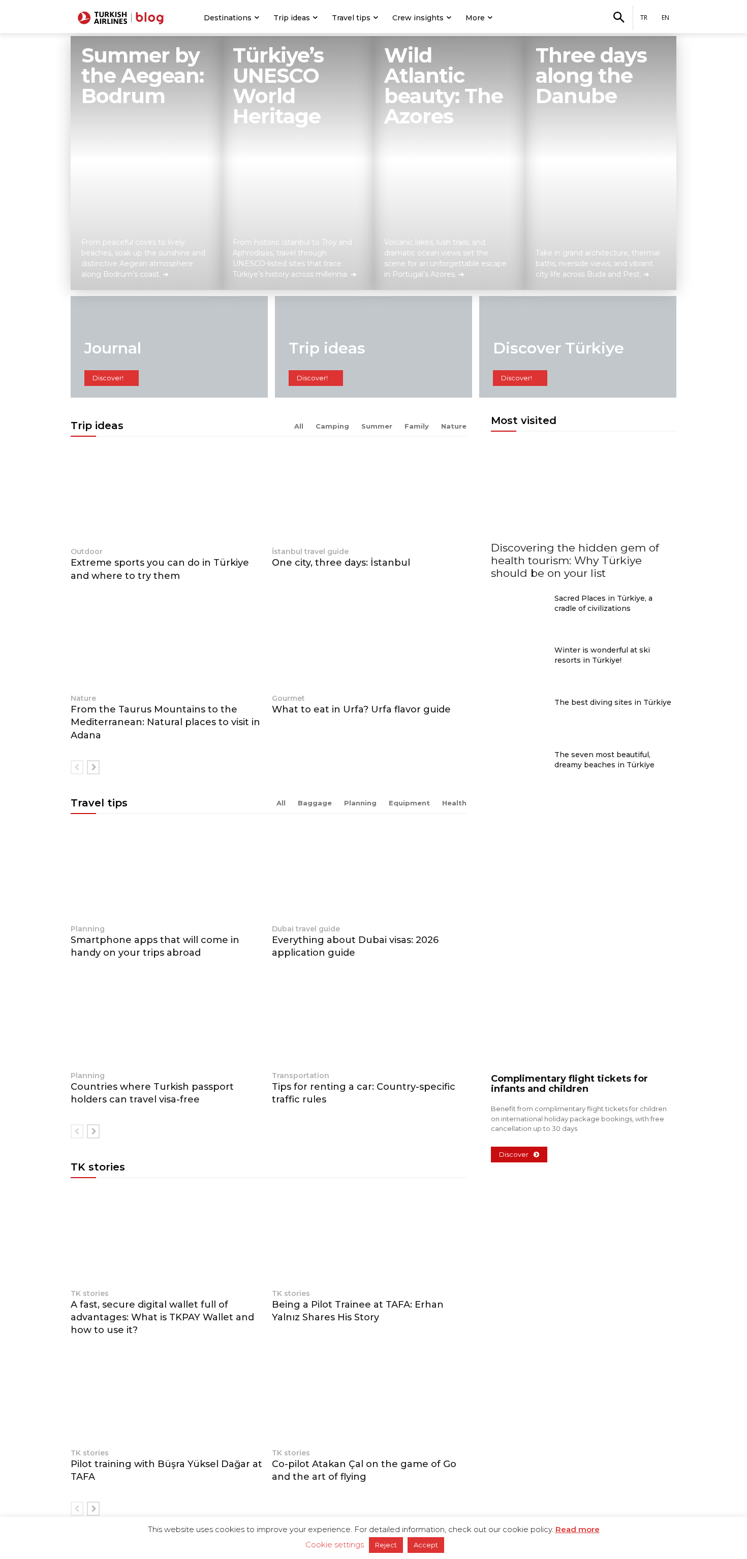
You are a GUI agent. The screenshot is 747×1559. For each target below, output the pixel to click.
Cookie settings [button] (334, 1544)
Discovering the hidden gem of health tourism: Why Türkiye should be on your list (575, 560)
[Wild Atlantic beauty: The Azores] (449, 163)
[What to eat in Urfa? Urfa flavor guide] (369, 642)
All (298, 426)
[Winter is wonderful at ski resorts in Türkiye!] (519, 664)
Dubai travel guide (306, 928)
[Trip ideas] (373, 347)
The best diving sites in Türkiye (612, 702)
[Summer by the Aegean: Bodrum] (146, 163)
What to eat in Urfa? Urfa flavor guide (361, 709)
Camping (332, 426)
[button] (618, 18)
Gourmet (288, 698)
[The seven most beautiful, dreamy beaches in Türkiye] (519, 769)
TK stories (90, 1293)
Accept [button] (426, 1545)
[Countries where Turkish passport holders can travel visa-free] (168, 1019)
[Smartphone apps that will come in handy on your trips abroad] (168, 872)
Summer (376, 426)
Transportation (300, 1075)
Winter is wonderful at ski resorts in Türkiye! (602, 655)
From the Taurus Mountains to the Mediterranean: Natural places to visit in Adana (165, 722)
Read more (577, 1529)
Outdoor (87, 551)
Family (416, 426)
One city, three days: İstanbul (341, 562)
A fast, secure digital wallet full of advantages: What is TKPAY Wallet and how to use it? (162, 1317)
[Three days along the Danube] (600, 163)
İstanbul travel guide (310, 551)
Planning (360, 803)
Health (454, 803)
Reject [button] (386, 1545)
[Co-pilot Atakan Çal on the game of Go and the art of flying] (369, 1396)
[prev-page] (77, 767)
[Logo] (122, 18)
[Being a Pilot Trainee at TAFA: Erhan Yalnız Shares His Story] (369, 1236)
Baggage (315, 803)
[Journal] (169, 347)
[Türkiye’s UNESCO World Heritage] (298, 163)
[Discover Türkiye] (577, 347)
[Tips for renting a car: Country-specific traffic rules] (369, 1019)
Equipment (409, 803)
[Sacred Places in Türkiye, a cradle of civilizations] (519, 612)
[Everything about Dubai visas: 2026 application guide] (369, 872)
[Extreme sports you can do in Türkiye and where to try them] (168, 495)
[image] (583, 934)
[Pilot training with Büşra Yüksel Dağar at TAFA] (168, 1396)
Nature (453, 426)
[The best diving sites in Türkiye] (519, 716)
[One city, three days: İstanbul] (369, 495)
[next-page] (93, 767)
